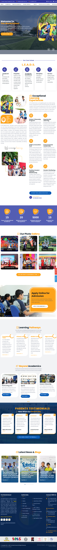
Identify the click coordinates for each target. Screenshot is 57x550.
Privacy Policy (3, 546)
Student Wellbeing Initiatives (39, 192)
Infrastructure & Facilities (44, 4)
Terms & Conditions (9, 546)
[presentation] (48, 49)
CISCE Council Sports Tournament (36, 515)
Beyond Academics (17, 4)
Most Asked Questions (37, 498)
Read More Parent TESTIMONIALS (28, 437)
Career (23, 498)
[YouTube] (9, 520)
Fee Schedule (25, 510)
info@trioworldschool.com (51, 511)
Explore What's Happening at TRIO (27, 274)
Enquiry (55, 278)
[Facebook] (2, 520)
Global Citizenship (45, 384)
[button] (28, 402)
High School (48, 336)
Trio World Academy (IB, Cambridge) (51, 531)
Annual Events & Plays (36, 504)
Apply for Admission (39, 306)
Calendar (24, 503)
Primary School (21, 336)
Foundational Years (6, 337)
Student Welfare (26, 4)
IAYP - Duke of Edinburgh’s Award (36, 508)
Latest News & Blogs (37, 501)
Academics (7, 4)
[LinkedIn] (7, 520)
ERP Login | (49, 1)
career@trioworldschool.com (51, 528)
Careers (55, 1)
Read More (6, 394)
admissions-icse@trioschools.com (50, 520)
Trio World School (14, 545)
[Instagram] (4, 520)
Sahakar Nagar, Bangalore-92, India (8, 1)
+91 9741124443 (51, 514)
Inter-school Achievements (24, 516)
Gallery (23, 501)
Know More (4, 354)
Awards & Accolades (37, 511)
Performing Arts (7, 385)
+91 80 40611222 (51, 512)
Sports (35, 4)
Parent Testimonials (26, 508)
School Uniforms (25, 513)
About (2, 4)
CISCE (15, 501)
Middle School (35, 336)
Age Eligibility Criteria (37, 518)
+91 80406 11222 (33, 1)
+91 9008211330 (51, 522)
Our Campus (5, 30)
